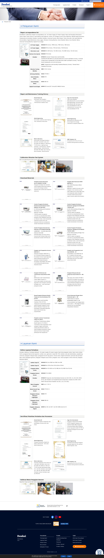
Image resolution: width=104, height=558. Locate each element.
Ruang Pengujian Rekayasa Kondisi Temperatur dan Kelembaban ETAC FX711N (42, 297)
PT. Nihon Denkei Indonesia (6, 6)
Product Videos (60, 546)
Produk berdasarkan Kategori (61, 538)
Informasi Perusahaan (78, 538)
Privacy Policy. (49, 556)
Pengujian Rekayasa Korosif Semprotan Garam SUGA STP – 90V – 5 (75, 274)
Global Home (85, 1)
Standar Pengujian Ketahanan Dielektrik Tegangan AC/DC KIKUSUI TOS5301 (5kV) (75, 206)
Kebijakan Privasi (44, 547)
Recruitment (43, 544)
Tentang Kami (43, 538)
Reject (69, 556)
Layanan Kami (43, 540)
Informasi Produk (77, 540)
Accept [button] (63, 556)
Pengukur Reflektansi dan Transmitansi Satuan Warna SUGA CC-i (42, 274)
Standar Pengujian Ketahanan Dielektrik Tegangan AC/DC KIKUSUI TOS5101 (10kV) (75, 229)
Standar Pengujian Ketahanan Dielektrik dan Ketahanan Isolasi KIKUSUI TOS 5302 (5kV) (42, 206)
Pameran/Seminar (77, 542)
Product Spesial (60, 544)
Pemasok (58, 542)
